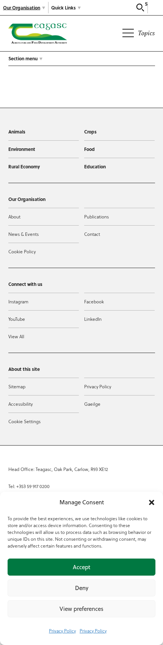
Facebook (94, 301)
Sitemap (16, 386)
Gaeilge (92, 403)
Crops (90, 131)
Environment (21, 149)
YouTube (16, 318)
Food (89, 149)
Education (95, 166)
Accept (81, 567)
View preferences (81, 609)
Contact (92, 234)
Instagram (18, 301)
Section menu (23, 58)
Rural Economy (24, 166)
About (14, 216)
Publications (96, 216)
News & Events (23, 234)
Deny (81, 588)
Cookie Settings (24, 421)
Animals (16, 131)
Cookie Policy (22, 251)
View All (16, 336)
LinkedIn (93, 318)
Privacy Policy (62, 630)
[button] (151, 502)
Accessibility (20, 403)
